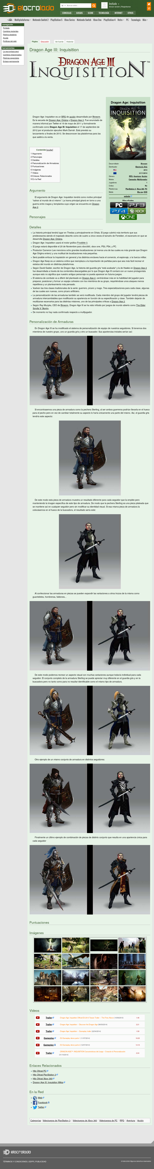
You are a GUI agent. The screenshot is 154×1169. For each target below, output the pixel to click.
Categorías (35, 1120)
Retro (120, 19)
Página (35, 41)
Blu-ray (140, 192)
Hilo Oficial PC (39, 1070)
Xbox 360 (140, 189)
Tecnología (104, 12)
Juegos (79, 12)
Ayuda (5, 38)
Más (144, 19)
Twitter (41, 1107)
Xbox (69, 19)
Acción (144, 176)
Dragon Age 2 (77, 120)
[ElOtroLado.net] (28, 8)
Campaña (132, 179)
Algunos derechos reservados (140, 1161)
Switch (84, 19)
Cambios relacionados (12, 54)
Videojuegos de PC (108, 1120)
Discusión (45, 41)
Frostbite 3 (82, 242)
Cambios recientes (10, 31)
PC (127, 19)
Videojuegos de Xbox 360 (85, 1120)
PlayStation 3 (131, 189)
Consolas (66, 12)
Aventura (137, 176)
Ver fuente (59, 41)
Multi (22, 19)
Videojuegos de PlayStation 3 (56, 1120)
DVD (145, 192)
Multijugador (142, 179)
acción (72, 116)
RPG (131, 176)
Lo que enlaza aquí (11, 51)
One (97, 19)
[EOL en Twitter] (145, 4)
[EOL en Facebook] (145, 8)
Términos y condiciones (15, 1161)
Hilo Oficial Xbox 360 (42, 1078)
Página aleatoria (10, 34)
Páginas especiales (11, 58)
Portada (6, 28)
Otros (130, 12)
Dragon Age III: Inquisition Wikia (48, 1082)
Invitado (113, 3)
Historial (69, 41)
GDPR (31, 1161)
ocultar (49, 150)
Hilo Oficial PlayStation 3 (44, 1074)
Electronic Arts (141, 166)
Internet (118, 12)
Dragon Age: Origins (58, 120)
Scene (90, 12)
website (127, 196)
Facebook (42, 1102)
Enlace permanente (11, 61)
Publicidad (40, 1161)
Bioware (144, 163)
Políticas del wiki (10, 41)
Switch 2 (40, 19)
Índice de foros (9, 19)
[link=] (114, 170)
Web (40, 1097)
